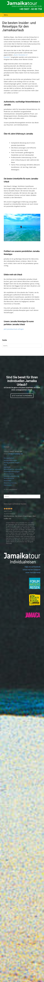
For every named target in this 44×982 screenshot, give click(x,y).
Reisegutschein (9, 458)
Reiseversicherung (10, 483)
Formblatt (7, 467)
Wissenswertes (9, 474)
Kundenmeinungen (10, 460)
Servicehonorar (9, 478)
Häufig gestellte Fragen (12, 463)
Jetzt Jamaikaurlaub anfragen (14, 329)
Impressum (8, 485)
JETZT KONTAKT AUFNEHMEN (22, 396)
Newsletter (7, 481)
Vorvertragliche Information (13, 469)
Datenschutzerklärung (11, 476)
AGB (5, 465)
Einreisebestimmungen (12, 472)
